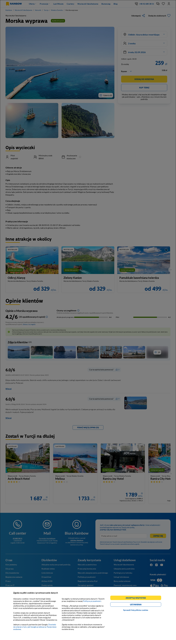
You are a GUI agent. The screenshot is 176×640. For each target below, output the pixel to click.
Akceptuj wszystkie (137, 598)
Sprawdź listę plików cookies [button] (135, 610)
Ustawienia (140, 605)
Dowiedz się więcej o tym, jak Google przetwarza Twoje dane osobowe (34, 626)
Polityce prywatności (92, 601)
